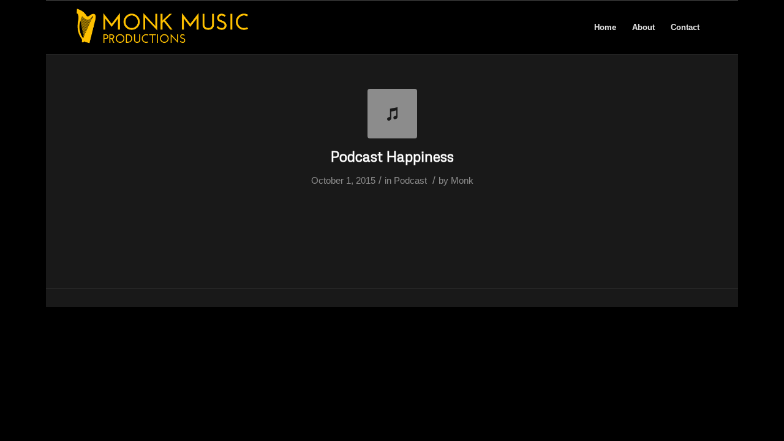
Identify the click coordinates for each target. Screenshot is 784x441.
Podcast (410, 181)
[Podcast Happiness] (392, 113)
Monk (462, 181)
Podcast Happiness (392, 156)
